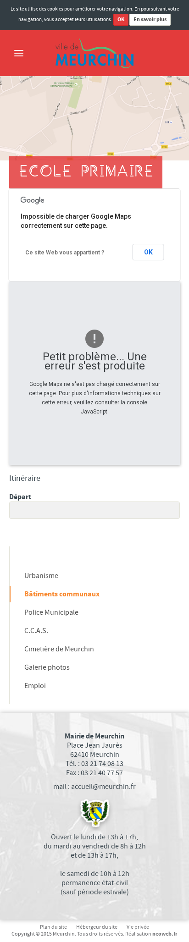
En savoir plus (150, 19)
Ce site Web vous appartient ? (64, 252)
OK (120, 19)
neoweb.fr (165, 934)
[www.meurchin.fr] (94, 53)
